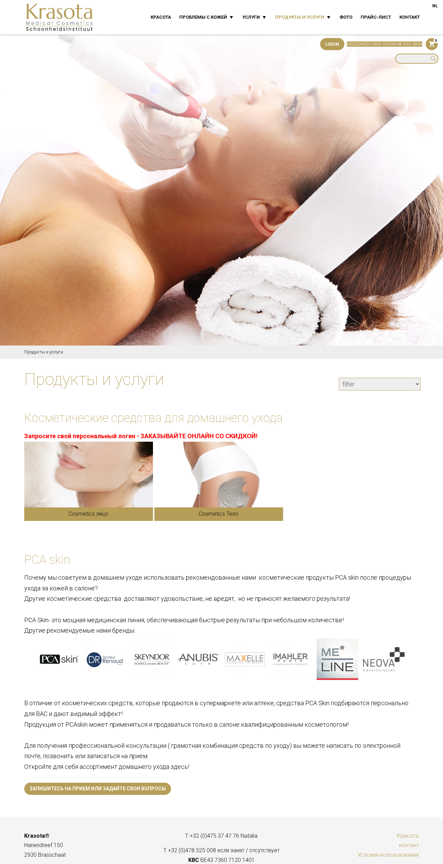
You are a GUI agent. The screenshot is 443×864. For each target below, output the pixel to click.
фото (346, 17)
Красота (161, 17)
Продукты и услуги (299, 17)
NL (435, 5)
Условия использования (388, 855)
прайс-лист (376, 17)
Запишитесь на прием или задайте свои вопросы (97, 788)
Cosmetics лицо (88, 514)
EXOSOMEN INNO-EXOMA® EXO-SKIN (384, 44)
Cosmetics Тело (218, 514)
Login (332, 44)
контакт (409, 17)
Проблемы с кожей (203, 17)
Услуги (251, 17)
